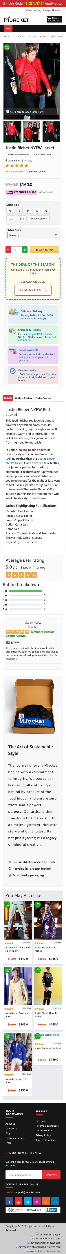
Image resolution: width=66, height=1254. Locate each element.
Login (48, 10)
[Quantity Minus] (8, 249)
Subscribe (51, 1174)
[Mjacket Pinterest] (46, 1201)
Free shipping (34, 10)
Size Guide (41, 1120)
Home (7, 36)
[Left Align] (8, 575)
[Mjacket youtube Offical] (18, 1201)
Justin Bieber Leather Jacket (48, 36)
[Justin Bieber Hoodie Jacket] (48, 985)
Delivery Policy (44, 1130)
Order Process (43, 398)
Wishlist (58, 10)
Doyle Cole (33, 627)
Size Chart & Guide (24, 192)
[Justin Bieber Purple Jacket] (48, 920)
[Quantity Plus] (24, 249)
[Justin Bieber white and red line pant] (17, 920)
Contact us (11, 1128)
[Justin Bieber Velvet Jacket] (17, 1051)
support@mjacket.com (27, 1192)
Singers (22, 36)
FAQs (8, 1142)
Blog (8, 1133)
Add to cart (45, 250)
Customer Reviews (15, 1137)
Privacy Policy (43, 1135)
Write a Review (23, 398)
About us (10, 1123)
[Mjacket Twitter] (28, 1201)
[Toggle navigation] (8, 28)
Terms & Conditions (46, 1140)
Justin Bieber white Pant (48, 1048)
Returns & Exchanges (47, 1125)
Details (8, 398)
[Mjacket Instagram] (37, 1201)
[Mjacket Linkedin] (55, 1201)
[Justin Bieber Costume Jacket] (17, 985)
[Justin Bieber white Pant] (48, 1036)
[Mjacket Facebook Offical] (9, 1201)
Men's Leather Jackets (43, 154)
